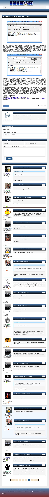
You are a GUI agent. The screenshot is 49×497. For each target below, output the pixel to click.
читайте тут (28, 118)
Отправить (9, 158)
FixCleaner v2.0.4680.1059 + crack (10, 132)
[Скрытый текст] (21, 146)
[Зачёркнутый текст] (10, 146)
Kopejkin (15, 318)
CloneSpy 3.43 (6, 129)
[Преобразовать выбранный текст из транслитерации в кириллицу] (25, 146)
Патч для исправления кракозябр (10, 98)
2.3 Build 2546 (29, 98)
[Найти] (45, 7)
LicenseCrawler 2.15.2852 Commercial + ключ (16, 97)
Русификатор (42, 98)
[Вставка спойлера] (27, 146)
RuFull (15, 222)
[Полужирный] (5, 146)
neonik (15, 167)
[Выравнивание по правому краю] (16, 146)
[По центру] (14, 146)
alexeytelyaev (16, 376)
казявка (15, 210)
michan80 (15, 393)
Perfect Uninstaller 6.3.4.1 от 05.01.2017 (11, 135)
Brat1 (14, 261)
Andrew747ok (16, 197)
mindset (15, 465)
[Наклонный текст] (6, 146)
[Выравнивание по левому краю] (12, 146)
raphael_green (16, 184)
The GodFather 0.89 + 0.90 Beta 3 (9, 134)
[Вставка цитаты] (23, 146)
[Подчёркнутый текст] (8, 146)
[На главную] (24, 3)
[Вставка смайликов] (19, 146)
